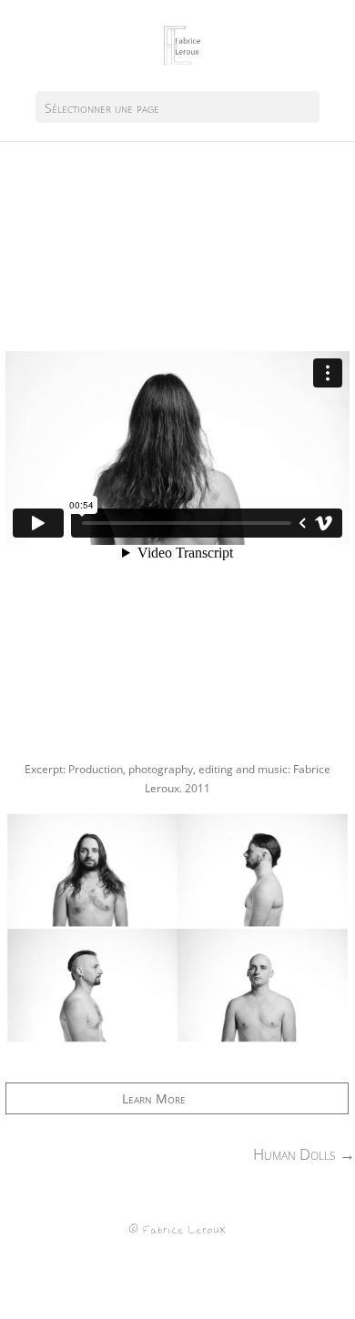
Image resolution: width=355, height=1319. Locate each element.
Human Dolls (304, 1153)
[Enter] (177, 1044)
